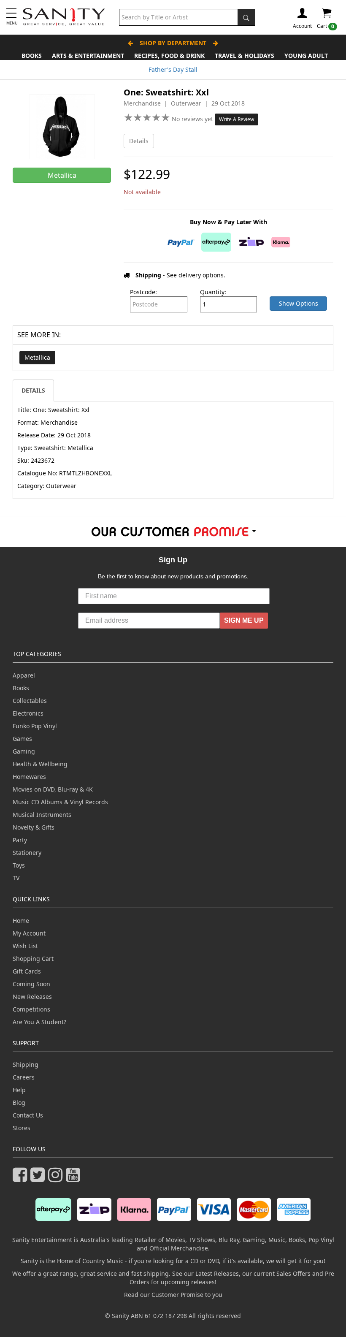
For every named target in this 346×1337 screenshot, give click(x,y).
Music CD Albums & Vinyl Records (60, 802)
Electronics (28, 713)
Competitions (31, 1009)
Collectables (30, 701)
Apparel (24, 675)
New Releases (32, 997)
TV (16, 878)
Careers (24, 1077)
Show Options (298, 303)
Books (32, 56)
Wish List (25, 946)
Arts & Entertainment (88, 56)
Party (20, 840)
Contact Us (28, 1115)
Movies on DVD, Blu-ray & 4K (53, 789)
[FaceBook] (21, 1178)
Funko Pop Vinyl (35, 726)
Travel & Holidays (244, 56)
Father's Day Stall (173, 69)
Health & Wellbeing (40, 764)
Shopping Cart (33, 959)
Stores (21, 1128)
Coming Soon (31, 984)
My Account (29, 933)
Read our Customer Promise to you (173, 1295)
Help (19, 1090)
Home (21, 921)
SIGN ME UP (244, 620)
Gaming (24, 751)
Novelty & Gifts (33, 827)
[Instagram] (57, 1178)
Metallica (37, 357)
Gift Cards (27, 971)
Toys (19, 865)
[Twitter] (39, 1178)
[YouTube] (75, 1178)
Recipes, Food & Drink (169, 56)
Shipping (25, 1064)
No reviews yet (193, 119)
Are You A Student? (39, 1022)
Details (139, 141)
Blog (19, 1102)
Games (22, 739)
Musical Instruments (42, 815)
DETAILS (33, 390)
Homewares (29, 777)
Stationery (27, 853)
